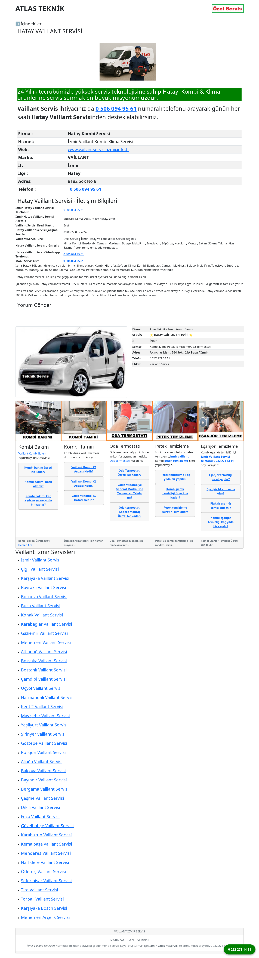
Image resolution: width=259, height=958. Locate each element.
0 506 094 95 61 (116, 108)
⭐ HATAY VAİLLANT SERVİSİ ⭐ (171, 335)
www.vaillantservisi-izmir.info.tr (98, 149)
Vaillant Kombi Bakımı (32, 453)
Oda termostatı (120, 461)
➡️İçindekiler (28, 23)
